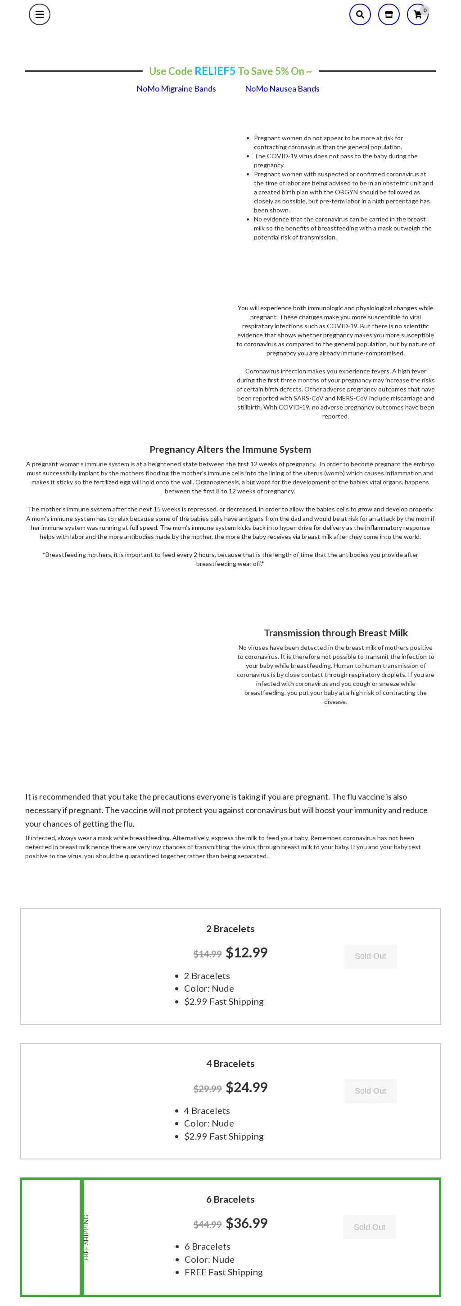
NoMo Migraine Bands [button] (176, 88)
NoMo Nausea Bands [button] (282, 88)
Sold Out (370, 956)
